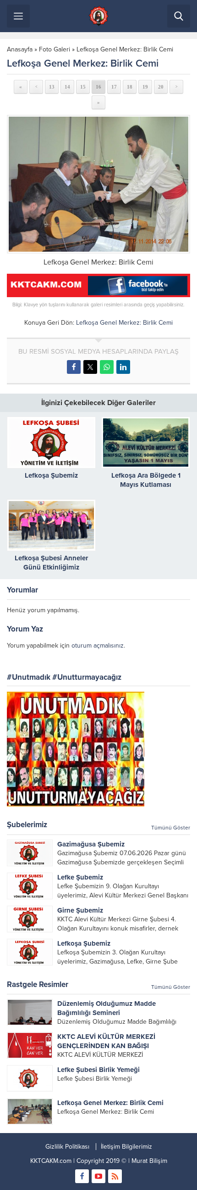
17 (114, 87)
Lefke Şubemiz (80, 877)
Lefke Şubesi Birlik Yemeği (98, 1070)
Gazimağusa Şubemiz (91, 844)
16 (98, 87)
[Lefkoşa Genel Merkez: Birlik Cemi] (98, 184)
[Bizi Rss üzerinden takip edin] (115, 1176)
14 (67, 87)
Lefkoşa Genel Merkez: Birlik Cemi (125, 49)
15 (83, 87)
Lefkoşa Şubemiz (51, 475)
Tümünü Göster (170, 827)
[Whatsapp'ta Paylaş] (107, 367)
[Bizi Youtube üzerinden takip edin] (98, 1176)
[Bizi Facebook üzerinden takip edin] (82, 1176)
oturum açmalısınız (97, 645)
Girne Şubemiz (80, 910)
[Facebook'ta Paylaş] (74, 367)
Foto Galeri (54, 49)
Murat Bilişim (149, 1161)
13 (52, 87)
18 (129, 87)
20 (161, 87)
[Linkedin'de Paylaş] (123, 367)
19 (145, 87)
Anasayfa (20, 49)
